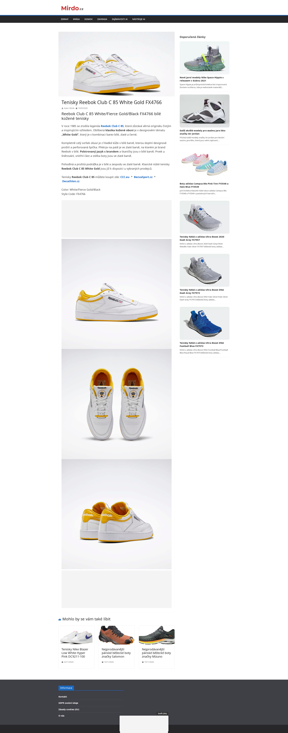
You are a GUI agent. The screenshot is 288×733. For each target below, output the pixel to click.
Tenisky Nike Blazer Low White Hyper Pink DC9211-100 (75, 652)
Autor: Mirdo (69, 108)
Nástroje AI (138, 19)
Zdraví (64, 19)
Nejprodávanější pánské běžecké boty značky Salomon (116, 652)
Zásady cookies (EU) (68, 709)
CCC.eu (124, 177)
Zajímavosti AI (120, 19)
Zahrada (102, 19)
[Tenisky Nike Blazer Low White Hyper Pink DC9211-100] (76, 628)
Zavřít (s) (162, 713)
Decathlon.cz (71, 181)
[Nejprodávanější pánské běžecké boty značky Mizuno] (157, 628)
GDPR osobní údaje (68, 703)
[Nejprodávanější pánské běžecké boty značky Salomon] (116, 628)
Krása (76, 19)
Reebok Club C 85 (112, 126)
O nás (61, 715)
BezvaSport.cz (143, 177)
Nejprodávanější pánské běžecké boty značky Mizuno (156, 652)
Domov (88, 19)
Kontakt (62, 696)
